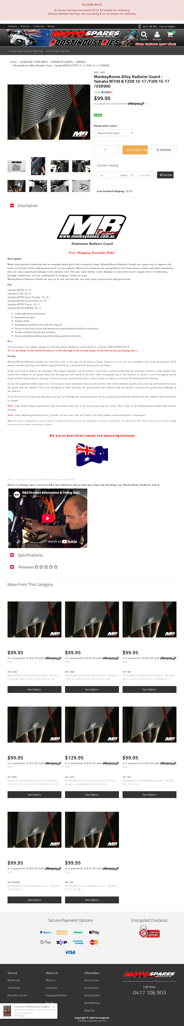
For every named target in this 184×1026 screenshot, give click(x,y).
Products (12, 26)
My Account (14, 980)
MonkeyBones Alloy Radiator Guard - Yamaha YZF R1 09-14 (148, 782)
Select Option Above (137, 150)
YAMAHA (80, 62)
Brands (49, 26)
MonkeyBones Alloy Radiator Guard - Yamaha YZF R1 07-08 (91, 888)
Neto (104, 1020)
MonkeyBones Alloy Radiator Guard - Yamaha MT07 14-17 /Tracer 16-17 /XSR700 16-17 (148, 677)
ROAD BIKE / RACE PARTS (25, 51)
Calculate (167, 175)
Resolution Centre (17, 995)
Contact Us (37, 26)
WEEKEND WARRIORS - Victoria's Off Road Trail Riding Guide (35, 1011)
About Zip (89, 1010)
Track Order (14, 988)
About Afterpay (92, 1003)
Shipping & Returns (56, 995)
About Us (23, 26)
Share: (98, 92)
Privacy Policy (91, 988)
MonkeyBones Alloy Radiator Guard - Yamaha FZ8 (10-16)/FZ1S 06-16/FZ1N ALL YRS (91, 677)
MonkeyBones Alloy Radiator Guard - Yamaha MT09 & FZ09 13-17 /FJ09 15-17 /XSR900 (61, 65)
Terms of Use (91, 980)
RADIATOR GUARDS (62, 62)
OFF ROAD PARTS (57, 51)
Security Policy (92, 995)
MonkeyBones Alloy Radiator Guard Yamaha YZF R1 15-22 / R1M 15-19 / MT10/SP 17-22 (33, 782)
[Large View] (17, 166)
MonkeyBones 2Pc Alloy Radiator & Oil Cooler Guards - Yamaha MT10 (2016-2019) (90, 782)
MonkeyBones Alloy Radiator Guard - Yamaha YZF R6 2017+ (33, 888)
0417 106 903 (149, 992)
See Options (34, 689)
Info (147, 103)
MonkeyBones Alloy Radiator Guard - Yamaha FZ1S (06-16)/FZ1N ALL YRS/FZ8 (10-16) (33, 677)
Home (13, 62)
